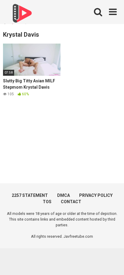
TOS (47, 201)
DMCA (63, 195)
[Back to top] (113, 263)
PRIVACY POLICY (96, 195)
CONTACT (71, 201)
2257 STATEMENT (30, 195)
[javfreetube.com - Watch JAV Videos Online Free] (21, 15)
